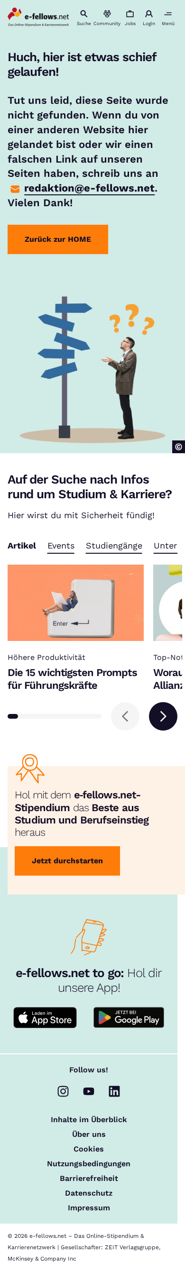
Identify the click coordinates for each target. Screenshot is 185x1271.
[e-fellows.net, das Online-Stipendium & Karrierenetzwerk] (38, 17)
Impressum (89, 1208)
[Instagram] (63, 1091)
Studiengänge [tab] (114, 545)
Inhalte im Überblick (89, 1120)
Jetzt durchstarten (67, 860)
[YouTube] (88, 1091)
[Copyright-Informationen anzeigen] (178, 446)
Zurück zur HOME (58, 239)
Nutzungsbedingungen (88, 1164)
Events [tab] (60, 545)
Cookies (89, 1149)
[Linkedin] (114, 1091)
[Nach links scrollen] (125, 716)
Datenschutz (88, 1193)
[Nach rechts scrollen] (163, 716)
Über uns (89, 1134)
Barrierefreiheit (89, 1178)
